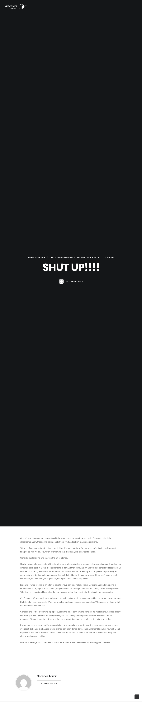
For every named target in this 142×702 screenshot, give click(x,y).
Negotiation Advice (91, 257)
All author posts (49, 683)
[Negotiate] (16, 7)
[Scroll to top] (137, 696)
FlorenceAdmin (76, 281)
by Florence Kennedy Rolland (66, 257)
